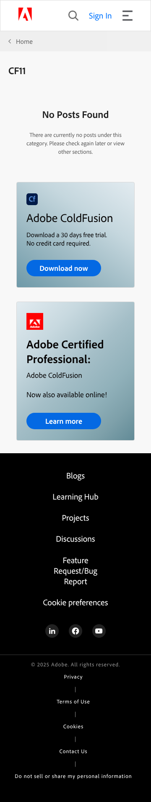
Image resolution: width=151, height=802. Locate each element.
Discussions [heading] (75, 538)
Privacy (73, 677)
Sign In (100, 15)
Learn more (63, 421)
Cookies (73, 726)
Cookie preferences (75, 602)
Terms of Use (73, 701)
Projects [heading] (75, 517)
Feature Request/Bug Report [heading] (75, 570)
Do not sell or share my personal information (73, 776)
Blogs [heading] (75, 475)
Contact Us (74, 751)
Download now (63, 268)
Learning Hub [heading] (75, 496)
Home (24, 41)
